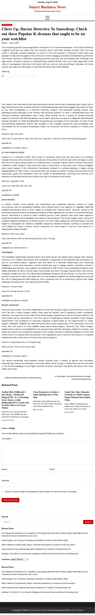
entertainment (7, 25)
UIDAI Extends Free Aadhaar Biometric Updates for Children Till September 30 (36, 549)
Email (52, 469)
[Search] (91, 8)
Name (5, 469)
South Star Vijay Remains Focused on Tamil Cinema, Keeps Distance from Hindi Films (77, 396)
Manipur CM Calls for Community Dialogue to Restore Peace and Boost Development (40, 553)
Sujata (4, 43)
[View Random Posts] (87, 8)
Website (5, 480)
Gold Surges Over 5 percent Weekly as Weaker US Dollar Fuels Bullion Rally (35, 540)
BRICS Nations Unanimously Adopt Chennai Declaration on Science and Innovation (38, 545)
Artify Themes (76, 610)
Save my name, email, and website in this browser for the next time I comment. (41, 491)
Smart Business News (47, 7)
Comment (7, 438)
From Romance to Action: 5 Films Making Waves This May (46, 395)
